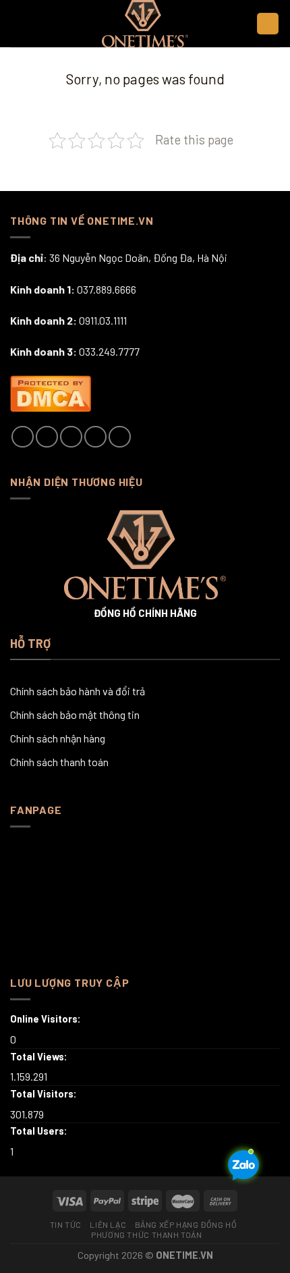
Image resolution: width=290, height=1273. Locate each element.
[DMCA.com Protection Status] (50, 391)
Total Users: (39, 1131)
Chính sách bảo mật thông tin (75, 714)
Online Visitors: (46, 1019)
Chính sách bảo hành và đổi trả (77, 690)
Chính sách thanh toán (59, 761)
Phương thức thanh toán (146, 1234)
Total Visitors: (44, 1094)
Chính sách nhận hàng (57, 738)
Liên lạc (108, 1224)
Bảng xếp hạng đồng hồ (186, 1224)
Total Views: (39, 1056)
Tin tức (66, 1224)
